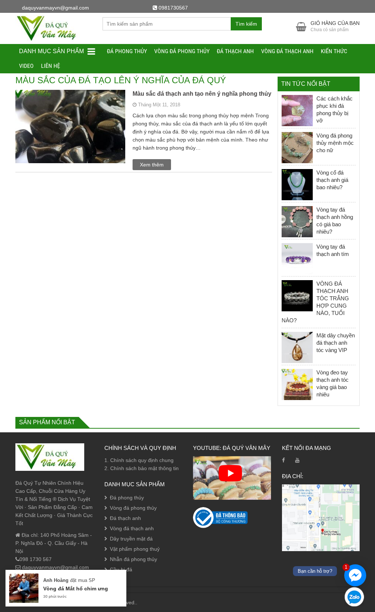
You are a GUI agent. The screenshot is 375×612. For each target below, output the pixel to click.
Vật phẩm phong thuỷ (135, 549)
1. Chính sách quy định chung (139, 460)
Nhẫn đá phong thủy (133, 559)
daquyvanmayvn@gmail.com (55, 567)
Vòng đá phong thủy (181, 51)
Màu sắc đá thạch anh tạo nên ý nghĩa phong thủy (202, 94)
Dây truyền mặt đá (131, 539)
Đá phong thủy (127, 51)
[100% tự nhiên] (49, 28)
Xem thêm (152, 165)
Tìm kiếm (246, 24)
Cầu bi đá (121, 569)
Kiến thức (334, 51)
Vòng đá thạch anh (287, 51)
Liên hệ (50, 65)
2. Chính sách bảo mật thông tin (141, 468)
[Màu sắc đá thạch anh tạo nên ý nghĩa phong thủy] (70, 154)
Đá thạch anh (235, 51)
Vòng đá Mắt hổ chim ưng (75, 588)
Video (26, 65)
